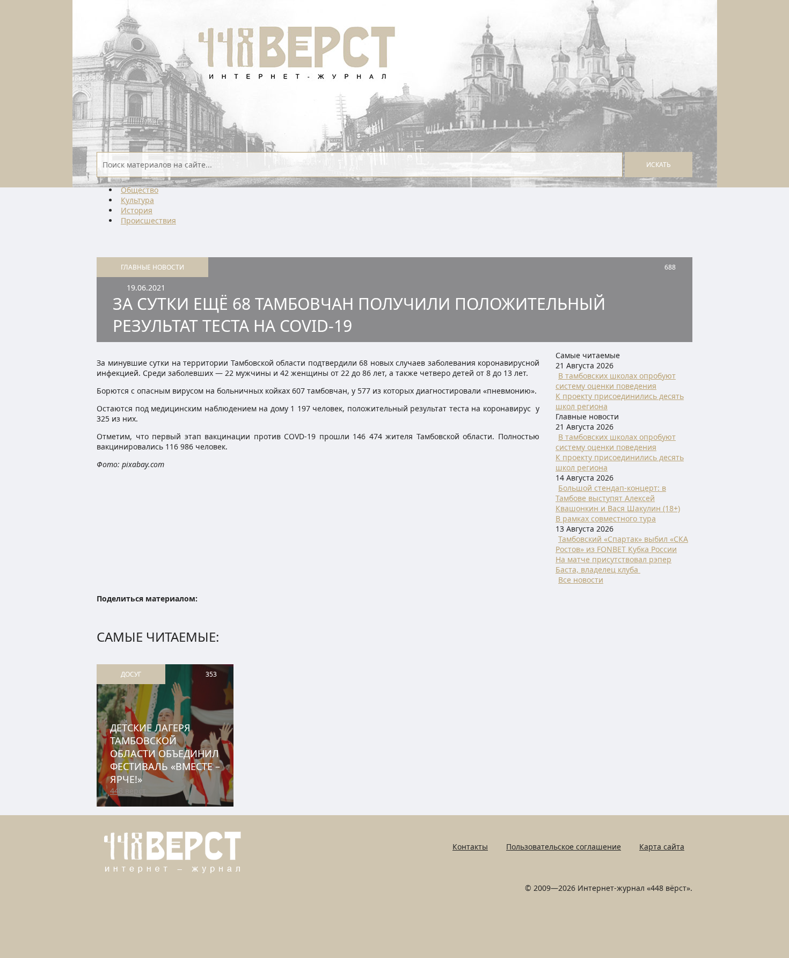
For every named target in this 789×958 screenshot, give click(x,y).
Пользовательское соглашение (563, 846)
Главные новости (152, 267)
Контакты (470, 846)
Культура (137, 200)
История (136, 210)
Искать (658, 164)
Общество (139, 190)
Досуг (131, 674)
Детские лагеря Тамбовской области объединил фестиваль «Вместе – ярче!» (165, 753)
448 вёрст (128, 791)
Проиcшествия (148, 220)
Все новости (580, 580)
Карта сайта (661, 846)
